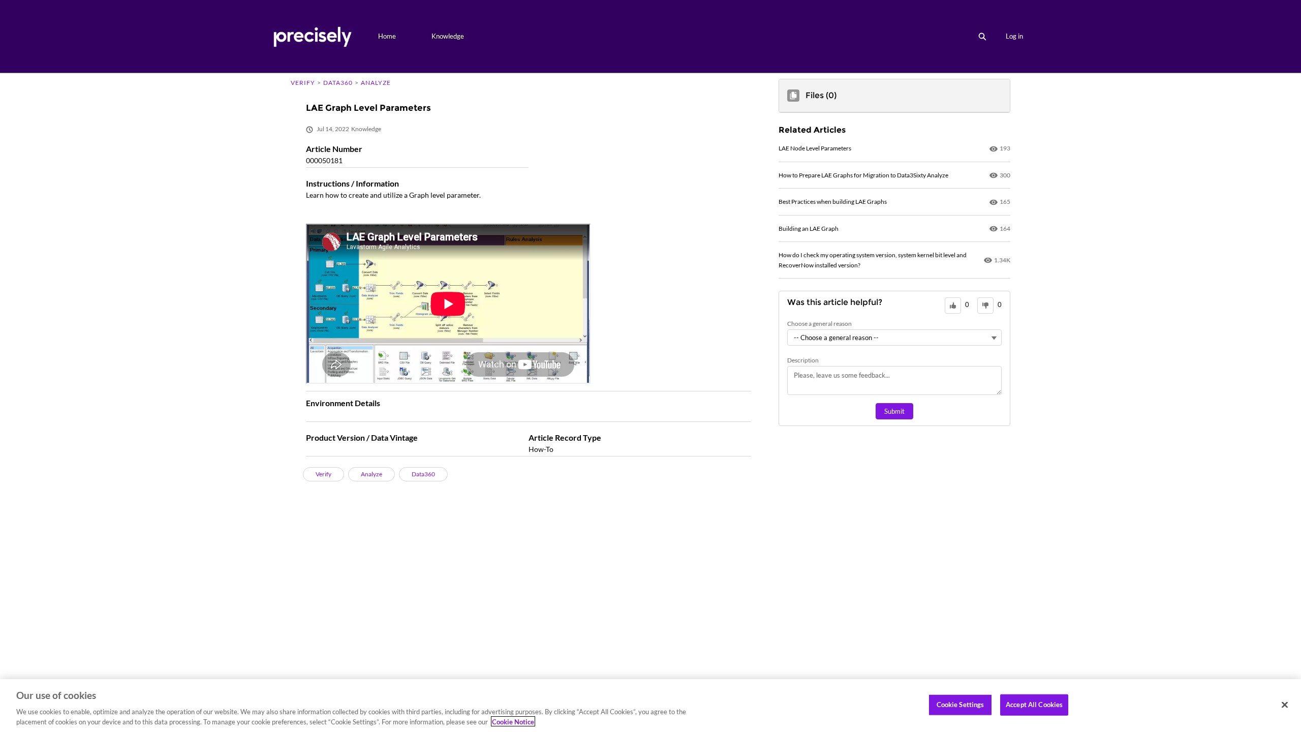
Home (387, 36)
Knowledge (447, 36)
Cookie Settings (960, 704)
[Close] (1285, 705)
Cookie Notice (513, 721)
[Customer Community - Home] (312, 36)
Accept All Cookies (1034, 704)
